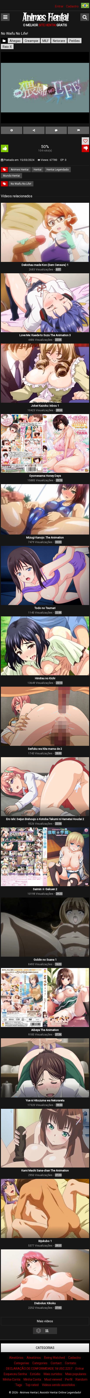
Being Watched (54, 1357)
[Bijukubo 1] (45, 1237)
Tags (18, 1385)
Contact (56, 1363)
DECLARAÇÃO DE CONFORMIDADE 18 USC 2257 (39, 1368)
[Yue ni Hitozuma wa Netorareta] (45, 1096)
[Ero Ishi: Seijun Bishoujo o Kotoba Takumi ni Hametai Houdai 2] (45, 815)
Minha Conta (11, 1379)
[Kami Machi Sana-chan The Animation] (45, 1166)
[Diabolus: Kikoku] (45, 1299)
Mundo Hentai (11, 175)
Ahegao (15, 41)
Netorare (59, 41)
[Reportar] (78, 130)
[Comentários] (56, 130)
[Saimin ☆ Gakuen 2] (45, 885)
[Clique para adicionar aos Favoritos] (85, 141)
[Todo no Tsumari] (45, 604)
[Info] (11, 130)
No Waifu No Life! (21, 183)
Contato (70, 1363)
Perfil (68, 1379)
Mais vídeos (45, 1321)
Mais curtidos (53, 1374)
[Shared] (34, 130)
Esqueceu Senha (15, 1374)
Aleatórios (16, 1357)
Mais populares (75, 1374)
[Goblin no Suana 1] (45, 955)
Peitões (74, 41)
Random (81, 1379)
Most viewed (53, 1379)
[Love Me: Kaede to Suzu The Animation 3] (45, 331)
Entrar (59, 6)
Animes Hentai (20, 169)
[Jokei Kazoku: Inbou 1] (45, 401)
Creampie (31, 41)
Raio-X (7, 46)
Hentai (38, 169)
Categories (39, 1363)
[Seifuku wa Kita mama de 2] (45, 744)
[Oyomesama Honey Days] (45, 471)
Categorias (45, 1348)
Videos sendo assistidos (58, 1385)
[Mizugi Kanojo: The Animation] (45, 533)
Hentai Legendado (58, 169)
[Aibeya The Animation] (45, 1026)
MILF (45, 41)
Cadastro (72, 6)
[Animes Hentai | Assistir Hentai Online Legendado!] (45, 21)
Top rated (32, 1385)
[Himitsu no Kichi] (45, 674)
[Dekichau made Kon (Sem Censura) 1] (45, 261)
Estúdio (35, 1374)
